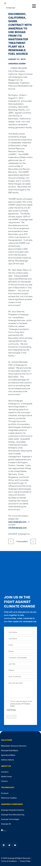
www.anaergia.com (17, 521)
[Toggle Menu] (34, 5)
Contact (11, 717)
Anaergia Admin (17, 63)
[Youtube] (15, 845)
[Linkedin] (3, 845)
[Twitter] (9, 845)
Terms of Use (15, 703)
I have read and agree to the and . (21, 703)
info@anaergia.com (17, 527)
